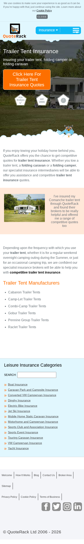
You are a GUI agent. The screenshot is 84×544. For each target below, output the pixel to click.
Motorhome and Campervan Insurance (33, 421)
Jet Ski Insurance (19, 411)
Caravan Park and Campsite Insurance (33, 389)
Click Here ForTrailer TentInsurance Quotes (26, 79)
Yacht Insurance (18, 448)
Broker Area (65, 475)
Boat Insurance (18, 384)
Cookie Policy (44, 10)
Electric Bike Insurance (22, 405)
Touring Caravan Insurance (25, 437)
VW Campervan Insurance (25, 443)
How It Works (23, 475)
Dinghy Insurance (19, 400)
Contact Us (49, 475)
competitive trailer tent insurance (35, 272)
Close (42, 17)
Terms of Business (50, 497)
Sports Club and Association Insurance (33, 427)
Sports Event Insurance (23, 432)
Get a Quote (42, 535)
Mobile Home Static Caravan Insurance (33, 416)
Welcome (7, 475)
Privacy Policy (9, 497)
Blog (36, 475)
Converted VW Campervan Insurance (32, 395)
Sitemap (6, 486)
